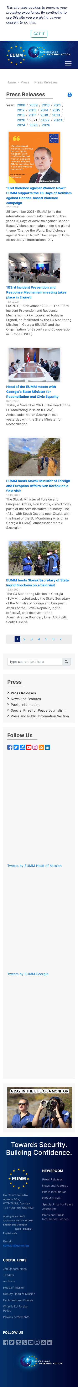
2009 (33, 105)
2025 (33, 125)
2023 (58, 120)
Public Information (25, 704)
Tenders (8, 1275)
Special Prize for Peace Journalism (38, 710)
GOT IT (39, 34)
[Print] (70, 95)
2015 (56, 110)
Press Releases (46, 82)
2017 (32, 115)
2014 (44, 110)
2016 (21, 115)
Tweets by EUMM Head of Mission (34, 866)
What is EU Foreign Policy (15, 1308)
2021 (33, 120)
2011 (57, 105)
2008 (21, 105)
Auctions (9, 1281)
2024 (21, 125)
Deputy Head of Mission (19, 1293)
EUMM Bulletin (52, 1198)
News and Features (26, 699)
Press (25, 82)
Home (11, 82)
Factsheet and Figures (18, 1300)
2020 (21, 120)
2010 (46, 105)
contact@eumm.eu (16, 1245)
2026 (46, 125)
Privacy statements (16, 1317)
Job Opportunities (15, 1269)
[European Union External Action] (39, 1361)
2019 (56, 115)
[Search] (66, 662)
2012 (21, 110)
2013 (32, 110)
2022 (45, 120)
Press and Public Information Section (40, 716)
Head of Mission (14, 1287)
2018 (44, 115)
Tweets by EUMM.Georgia (27, 974)
